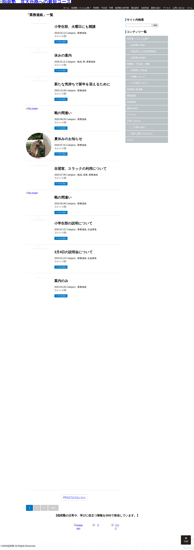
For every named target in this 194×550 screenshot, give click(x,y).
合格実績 (145, 8)
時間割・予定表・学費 (103, 8)
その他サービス (139, 83)
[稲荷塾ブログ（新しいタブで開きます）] (115, 528)
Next (53, 508)
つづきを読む (60, 42)
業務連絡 (81, 33)
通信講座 (135, 8)
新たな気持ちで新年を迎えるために (82, 84)
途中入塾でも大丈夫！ (142, 133)
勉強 (79, 62)
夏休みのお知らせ (68, 139)
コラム (190, 8)
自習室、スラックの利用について (80, 168)
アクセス (167, 8)
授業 (85, 175)
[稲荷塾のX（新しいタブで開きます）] (97, 528)
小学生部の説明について (73, 223)
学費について (138, 76)
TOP (186, 541)
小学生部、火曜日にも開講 (75, 26)
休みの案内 (63, 55)
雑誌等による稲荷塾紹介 (143, 51)
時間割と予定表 (139, 70)
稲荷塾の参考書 (122, 8)
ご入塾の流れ (138, 127)
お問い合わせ (179, 8)
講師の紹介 (156, 8)
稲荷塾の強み (138, 45)
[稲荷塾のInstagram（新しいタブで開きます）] (78, 528)
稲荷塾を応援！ (139, 58)
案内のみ (61, 281)
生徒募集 (92, 229)
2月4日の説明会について (73, 252)
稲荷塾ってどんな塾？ (81, 8)
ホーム (66, 8)
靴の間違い (63, 113)
